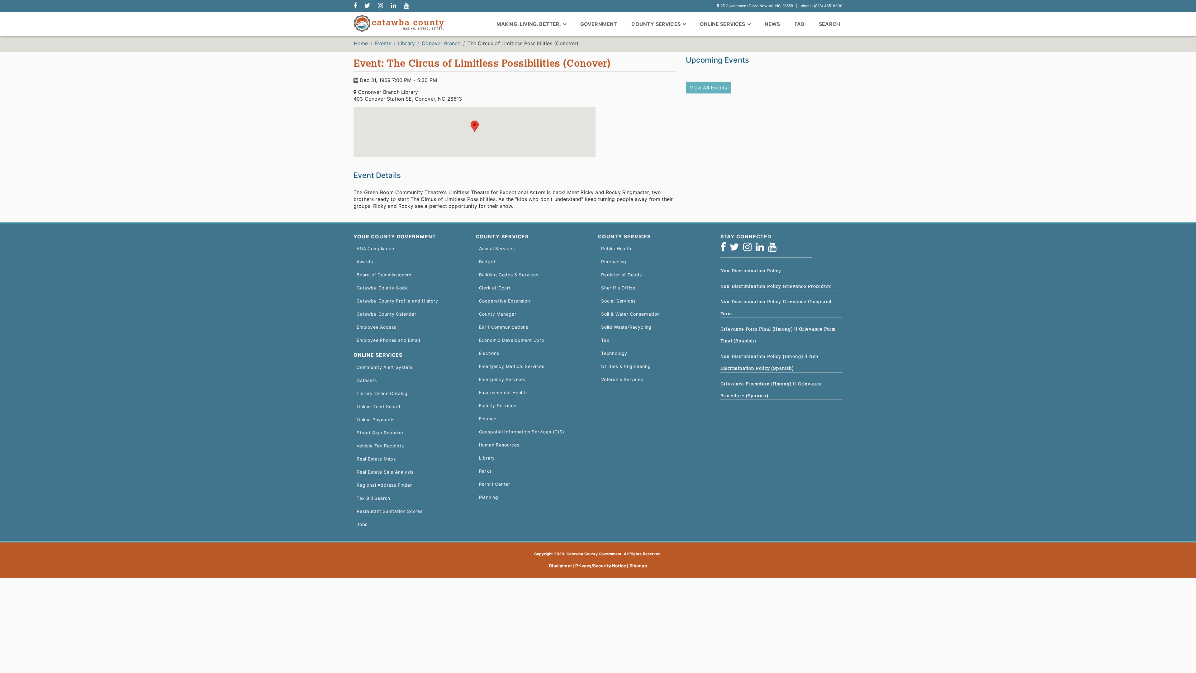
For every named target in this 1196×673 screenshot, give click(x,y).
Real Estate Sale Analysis (385, 472)
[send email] (367, 6)
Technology (614, 353)
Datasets (367, 380)
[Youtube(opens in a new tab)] (774, 248)
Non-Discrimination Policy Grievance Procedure (776, 286)
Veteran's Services (622, 379)
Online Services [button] (723, 24)
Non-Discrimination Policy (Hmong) (762, 356)
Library (406, 43)
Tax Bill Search (373, 498)
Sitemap (638, 565)
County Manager (497, 314)
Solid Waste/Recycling (626, 327)
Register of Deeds (621, 274)
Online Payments (376, 419)
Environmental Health (503, 392)
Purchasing (613, 261)
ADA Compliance (375, 248)
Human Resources (499, 444)
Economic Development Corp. (512, 340)
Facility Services (497, 405)
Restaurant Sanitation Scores (390, 511)
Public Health (616, 248)
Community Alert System (384, 367)
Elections (489, 353)
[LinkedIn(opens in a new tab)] (762, 248)
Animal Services (497, 248)
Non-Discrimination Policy (750, 271)
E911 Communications (504, 327)
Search (829, 24)
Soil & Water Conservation (630, 314)
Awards (365, 261)
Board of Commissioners (384, 274)
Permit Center (494, 484)
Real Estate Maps (376, 458)
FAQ (799, 24)
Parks (485, 471)
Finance (488, 418)
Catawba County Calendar (386, 314)
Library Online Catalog (382, 393)
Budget (487, 261)
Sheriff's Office (618, 287)
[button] (475, 126)
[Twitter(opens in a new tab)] (736, 248)
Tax (605, 340)
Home (361, 43)
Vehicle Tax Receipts (380, 445)
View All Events (708, 87)
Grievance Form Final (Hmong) (757, 329)
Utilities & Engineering (626, 366)
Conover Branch (441, 43)
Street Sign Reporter (380, 432)
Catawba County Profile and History (397, 300)
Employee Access (376, 327)
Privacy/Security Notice (600, 565)
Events (383, 43)
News (772, 24)
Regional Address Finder (384, 485)
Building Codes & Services (509, 274)
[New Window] (355, 6)
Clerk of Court (495, 287)
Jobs (362, 524)
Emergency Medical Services (511, 366)
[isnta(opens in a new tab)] (749, 248)
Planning (489, 497)
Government (598, 24)
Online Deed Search (379, 406)
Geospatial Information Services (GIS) (521, 431)
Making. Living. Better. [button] (529, 24)
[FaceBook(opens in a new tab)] (725, 248)
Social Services (618, 300)
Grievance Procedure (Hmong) (756, 384)
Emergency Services (502, 379)
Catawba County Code (382, 287)
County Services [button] (656, 24)
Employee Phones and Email (388, 340)
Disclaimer (560, 565)
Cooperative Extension (504, 300)
